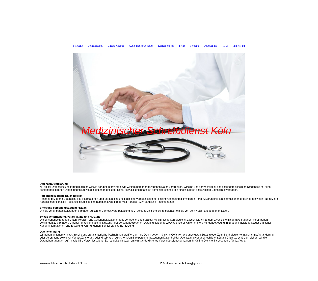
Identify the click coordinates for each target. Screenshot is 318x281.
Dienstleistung (95, 45)
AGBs (225, 45)
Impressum (239, 45)
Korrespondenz (166, 45)
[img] (159, 113)
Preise (182, 45)
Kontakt (194, 45)
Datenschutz (210, 45)
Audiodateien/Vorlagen (141, 45)
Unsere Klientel (115, 45)
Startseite (78, 45)
